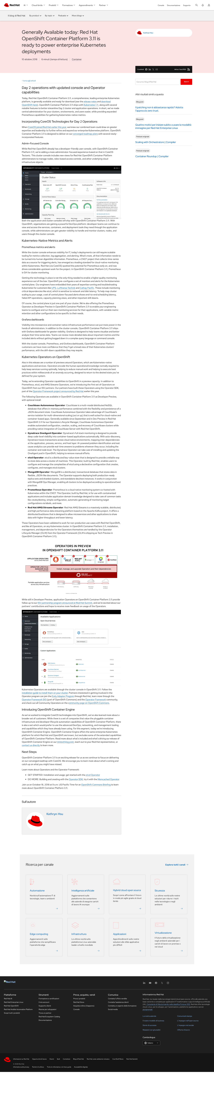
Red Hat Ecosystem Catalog (49, 1016)
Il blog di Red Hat (16, 15)
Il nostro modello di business (153, 1021)
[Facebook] (156, 983)
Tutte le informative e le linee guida (59, 1067)
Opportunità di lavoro (39, 1059)
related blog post (65, 741)
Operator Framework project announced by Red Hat (58, 391)
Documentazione (173, 5)
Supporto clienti (45, 1006)
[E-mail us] (156, 69)
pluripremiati (147, 1009)
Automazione (37, 890)
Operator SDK (76, 779)
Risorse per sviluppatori (47, 1009)
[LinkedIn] (144, 983)
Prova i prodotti (79, 998)
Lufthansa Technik (66, 287)
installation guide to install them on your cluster (45, 692)
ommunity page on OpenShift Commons (89, 702)
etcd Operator (93, 774)
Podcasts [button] (62, 15)
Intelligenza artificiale (82, 890)
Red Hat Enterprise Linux (13, 1002)
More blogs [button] (77, 15)
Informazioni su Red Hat (21, 1059)
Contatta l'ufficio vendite (117, 998)
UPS (54, 287)
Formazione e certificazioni (49, 998)
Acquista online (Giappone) (83, 1006)
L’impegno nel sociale (185, 1025)
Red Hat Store (78, 1002)
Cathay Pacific (87, 287)
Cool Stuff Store (117, 1059)
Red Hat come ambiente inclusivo (98, 1059)
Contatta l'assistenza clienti (118, 1002)
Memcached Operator (108, 779)
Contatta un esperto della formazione (122, 1006)
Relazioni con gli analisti (151, 1030)
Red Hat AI (8, 998)
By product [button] (34, 15)
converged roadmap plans (85, 133)
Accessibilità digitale (81, 1067)
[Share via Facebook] (146, 69)
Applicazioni (119, 934)
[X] (161, 983)
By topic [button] (48, 15)
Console (161, 5)
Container (77, 59)
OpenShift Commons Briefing (96, 784)
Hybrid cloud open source (127, 890)
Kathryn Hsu (148, 33)
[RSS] (188, 69)
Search (186, 82)
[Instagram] (167, 983)
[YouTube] (150, 983)
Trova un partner (45, 1013)
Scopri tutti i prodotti (12, 1013)
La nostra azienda (149, 1016)
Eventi (52, 1059)
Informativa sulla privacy (21, 1067)
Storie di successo (149, 1025)
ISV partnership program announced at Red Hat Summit (65, 602)
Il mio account (44, 1002)
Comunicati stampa (184, 1016)
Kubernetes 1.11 (91, 104)
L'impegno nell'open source (188, 1021)
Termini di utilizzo (38, 1067)
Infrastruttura (78, 934)
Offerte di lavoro (183, 1030)
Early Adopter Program (63, 696)
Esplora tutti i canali (175, 864)
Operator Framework (95, 699)
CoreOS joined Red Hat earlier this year (47, 127)
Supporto (186, 5)
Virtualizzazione (163, 932)
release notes (90, 101)
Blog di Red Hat (78, 1059)
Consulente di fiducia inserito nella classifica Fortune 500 (168, 1004)
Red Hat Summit (132, 1059)
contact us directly (31, 745)
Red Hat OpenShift (11, 1006)
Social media (113, 1009)
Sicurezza (160, 890)
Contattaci (66, 1059)
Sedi (58, 1059)
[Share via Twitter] (153, 69)
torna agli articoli (29, 81)
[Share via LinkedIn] (149, 69)
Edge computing (39, 934)
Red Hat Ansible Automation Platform (18, 1009)
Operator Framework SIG (34, 699)
